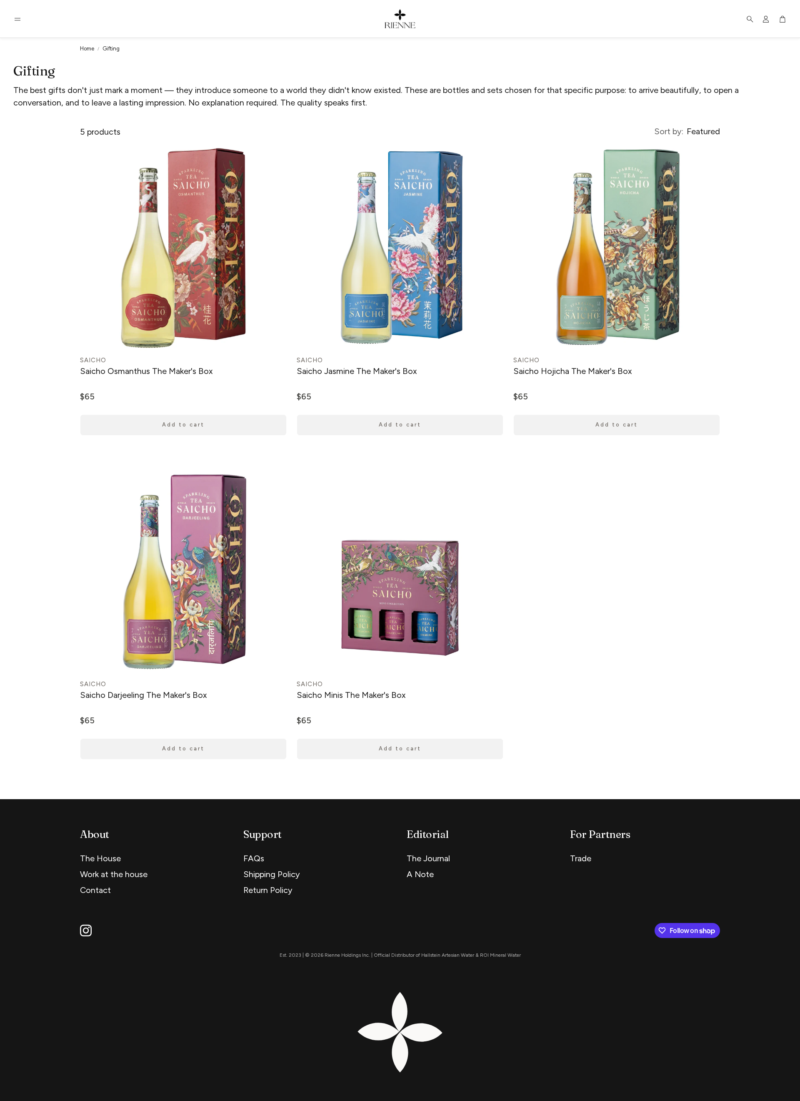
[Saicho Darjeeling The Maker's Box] (183, 572)
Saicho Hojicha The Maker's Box (572, 371)
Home (87, 48)
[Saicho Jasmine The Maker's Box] (400, 248)
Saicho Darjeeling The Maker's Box (143, 695)
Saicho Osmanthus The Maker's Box (146, 371)
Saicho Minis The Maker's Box (351, 695)
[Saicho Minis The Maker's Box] (400, 572)
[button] (17, 19)
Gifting (111, 48)
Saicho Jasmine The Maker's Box (357, 371)
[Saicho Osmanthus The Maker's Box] (183, 248)
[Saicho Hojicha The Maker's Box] (616, 248)
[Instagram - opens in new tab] (86, 930)
